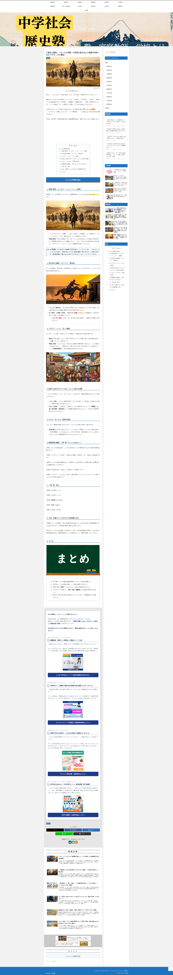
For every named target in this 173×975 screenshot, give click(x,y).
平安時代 (109, 85)
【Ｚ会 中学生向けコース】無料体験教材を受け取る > (73, 675)
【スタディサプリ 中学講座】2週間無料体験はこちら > (73, 722)
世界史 (49, 823)
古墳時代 (109, 74)
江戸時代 (109, 93)
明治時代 (109, 96)
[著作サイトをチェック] (70, 842)
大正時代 (109, 100)
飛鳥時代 (109, 78)
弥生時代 (109, 70)
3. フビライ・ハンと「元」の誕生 (69, 156)
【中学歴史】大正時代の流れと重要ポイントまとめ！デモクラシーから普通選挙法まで (116, 145)
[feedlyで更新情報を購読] (73, 842)
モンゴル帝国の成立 (64, 148)
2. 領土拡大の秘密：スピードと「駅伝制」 (72, 153)
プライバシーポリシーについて (115, 970)
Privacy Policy (105, 970)
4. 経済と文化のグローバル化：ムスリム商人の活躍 (74, 158)
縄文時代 (109, 66)
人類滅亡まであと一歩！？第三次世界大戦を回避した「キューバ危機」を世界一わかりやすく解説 (116, 154)
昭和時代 (109, 104)
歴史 (106, 62)
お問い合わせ (97, 970)
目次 (71, 145)
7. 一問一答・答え (65, 166)
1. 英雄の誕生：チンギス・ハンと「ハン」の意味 (73, 151)
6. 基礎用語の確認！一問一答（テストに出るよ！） (74, 164)
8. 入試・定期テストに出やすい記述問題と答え (73, 169)
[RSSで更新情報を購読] (76, 842)
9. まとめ (62, 171)
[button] (82, 833)
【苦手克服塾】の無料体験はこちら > (73, 815)
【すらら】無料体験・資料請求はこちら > (73, 774)
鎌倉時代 (109, 89)
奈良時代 (109, 81)
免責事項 (126, 970)
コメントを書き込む (73, 956)
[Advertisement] (73, 132)
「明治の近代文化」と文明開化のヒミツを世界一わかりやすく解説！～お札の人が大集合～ (116, 121)
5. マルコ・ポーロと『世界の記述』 (70, 161)
